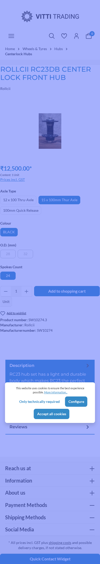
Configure (76, 402)
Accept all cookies (51, 414)
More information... (55, 392)
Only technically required (39, 402)
